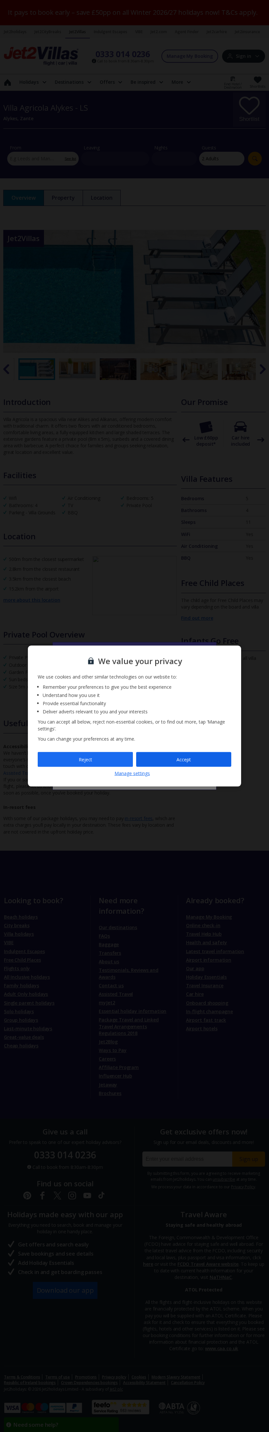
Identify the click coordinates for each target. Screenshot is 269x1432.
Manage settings (132, 773)
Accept (183, 759)
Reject (85, 759)
